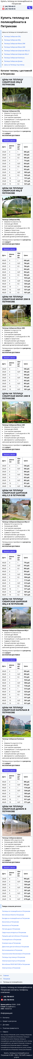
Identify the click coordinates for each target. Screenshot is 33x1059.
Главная (6, 975)
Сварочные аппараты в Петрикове (14, 932)
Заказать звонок (9, 141)
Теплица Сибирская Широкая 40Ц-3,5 (17, 51)
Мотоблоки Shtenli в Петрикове (13, 915)
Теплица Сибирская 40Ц (12, 40)
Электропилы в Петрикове (11, 968)
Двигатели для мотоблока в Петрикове (15, 947)
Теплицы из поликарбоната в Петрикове (16, 911)
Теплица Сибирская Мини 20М (14, 44)
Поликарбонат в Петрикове (11, 940)
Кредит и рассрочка (9, 1021)
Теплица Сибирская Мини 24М (14, 47)
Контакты (6, 1018)
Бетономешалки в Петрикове (12, 950)
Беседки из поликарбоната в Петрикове (16, 918)
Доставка (6, 1025)
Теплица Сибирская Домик (13, 61)
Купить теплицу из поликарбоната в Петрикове (16, 2)
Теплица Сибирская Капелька (14, 58)
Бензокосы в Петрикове (10, 925)
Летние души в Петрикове (11, 929)
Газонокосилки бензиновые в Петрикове (16, 954)
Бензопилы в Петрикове (10, 922)
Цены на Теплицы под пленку (14, 65)
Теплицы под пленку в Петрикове (13, 957)
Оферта (5, 1032)
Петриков (6, 979)
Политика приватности (11, 1028)
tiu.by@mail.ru (10, 1007)
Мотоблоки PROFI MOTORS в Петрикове (16, 964)
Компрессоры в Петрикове (11, 943)
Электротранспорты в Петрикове (13, 961)
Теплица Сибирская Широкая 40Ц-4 (16, 54)
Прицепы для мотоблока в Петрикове (15, 936)
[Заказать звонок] (29, 7)
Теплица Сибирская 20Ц (12, 36)
